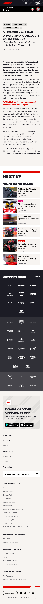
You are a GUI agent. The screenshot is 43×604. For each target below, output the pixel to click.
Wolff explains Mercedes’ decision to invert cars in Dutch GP (27, 191)
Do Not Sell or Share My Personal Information (20, 527)
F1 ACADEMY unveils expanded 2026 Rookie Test (28, 217)
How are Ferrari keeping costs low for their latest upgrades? (27, 246)
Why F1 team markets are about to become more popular (27, 206)
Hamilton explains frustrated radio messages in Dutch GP (28, 258)
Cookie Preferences (10, 542)
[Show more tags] (21, 28)
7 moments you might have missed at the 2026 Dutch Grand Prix (28, 231)
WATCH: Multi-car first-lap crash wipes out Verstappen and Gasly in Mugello (19, 103)
